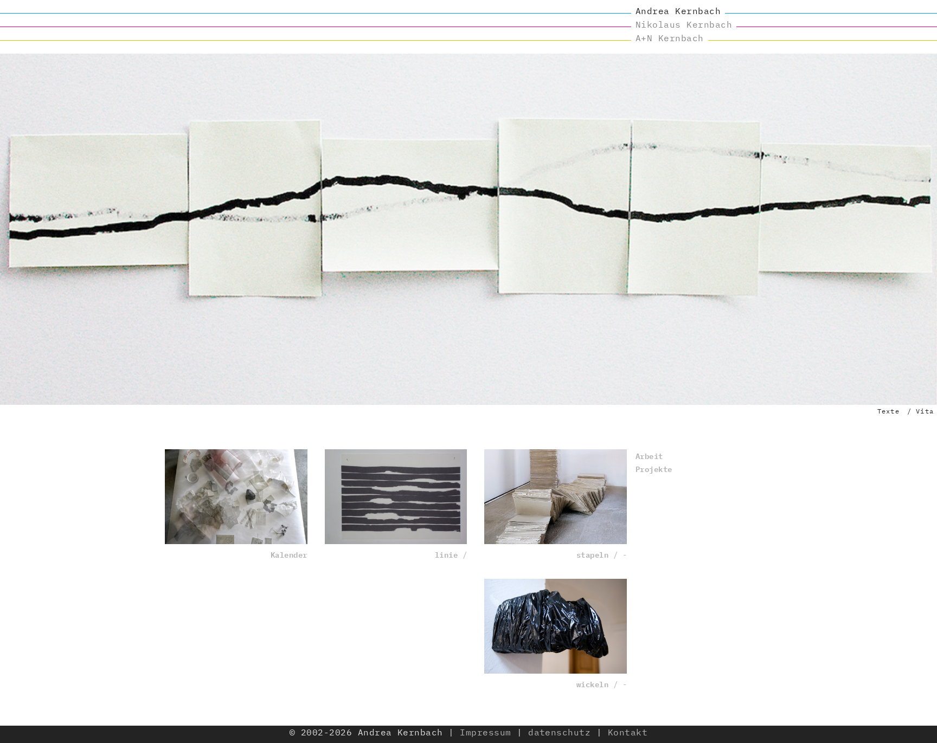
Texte (888, 411)
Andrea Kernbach (678, 10)
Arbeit (649, 455)
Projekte (654, 468)
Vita (925, 411)
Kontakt (627, 732)
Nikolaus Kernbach (684, 24)
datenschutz (559, 732)
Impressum (485, 732)
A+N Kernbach (670, 38)
